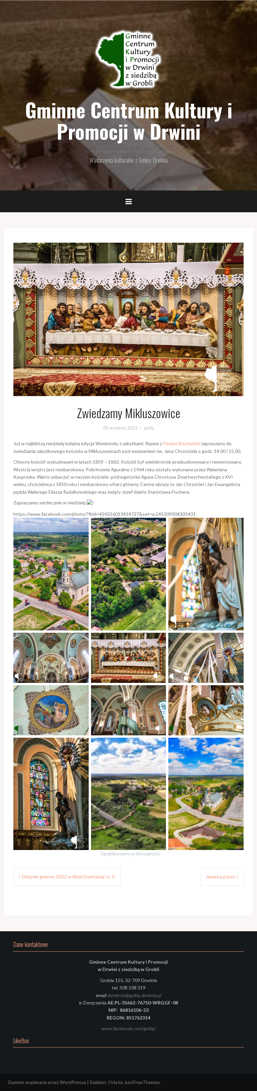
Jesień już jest (220, 876)
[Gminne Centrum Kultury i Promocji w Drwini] (128, 60)
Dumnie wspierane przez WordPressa (47, 1082)
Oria (112, 1082)
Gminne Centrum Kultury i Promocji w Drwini (128, 120)
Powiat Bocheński (181, 443)
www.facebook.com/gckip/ (128, 1028)
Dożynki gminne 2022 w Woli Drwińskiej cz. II (68, 876)
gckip (149, 428)
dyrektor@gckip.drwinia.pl (134, 995)
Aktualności (148, 853)
